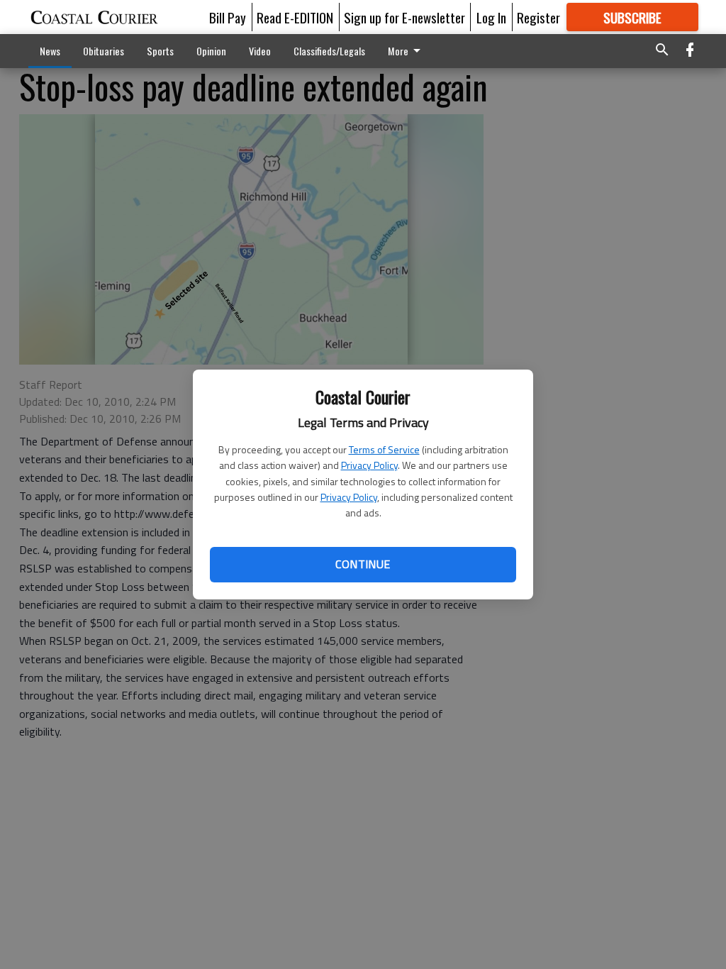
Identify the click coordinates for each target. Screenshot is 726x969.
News (50, 50)
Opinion (211, 50)
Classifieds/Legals (329, 50)
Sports (160, 50)
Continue (362, 563)
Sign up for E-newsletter (404, 17)
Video (260, 50)
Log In (491, 17)
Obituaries (103, 50)
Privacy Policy (369, 465)
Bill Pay (227, 17)
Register (538, 17)
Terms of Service (384, 449)
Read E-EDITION (295, 17)
